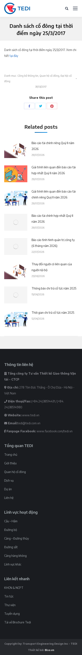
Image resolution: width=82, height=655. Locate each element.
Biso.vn (49, 650)
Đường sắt (11, 547)
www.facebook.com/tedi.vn (55, 431)
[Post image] (15, 149)
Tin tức (8, 596)
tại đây (13, 56)
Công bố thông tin (27, 75)
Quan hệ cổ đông (49, 75)
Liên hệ (8, 498)
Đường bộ (10, 530)
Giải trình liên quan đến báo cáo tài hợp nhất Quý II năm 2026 (54, 170)
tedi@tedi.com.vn (28, 423)
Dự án (8, 489)
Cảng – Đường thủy (16, 538)
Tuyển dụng (12, 613)
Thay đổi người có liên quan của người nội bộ (52, 267)
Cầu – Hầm (10, 521)
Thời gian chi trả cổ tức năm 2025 (53, 312)
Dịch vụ (9, 480)
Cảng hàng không (15, 555)
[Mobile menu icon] (75, 8)
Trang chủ (10, 454)
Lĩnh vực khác (12, 564)
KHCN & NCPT (13, 587)
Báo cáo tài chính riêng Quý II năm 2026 (53, 146)
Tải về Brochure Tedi (17, 622)
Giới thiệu (10, 463)
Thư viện (10, 605)
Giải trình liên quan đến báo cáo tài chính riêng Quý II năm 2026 (54, 194)
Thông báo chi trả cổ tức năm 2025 (54, 288)
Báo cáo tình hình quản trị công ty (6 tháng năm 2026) (53, 243)
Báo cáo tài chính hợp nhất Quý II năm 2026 (52, 218)
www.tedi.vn (30, 415)
